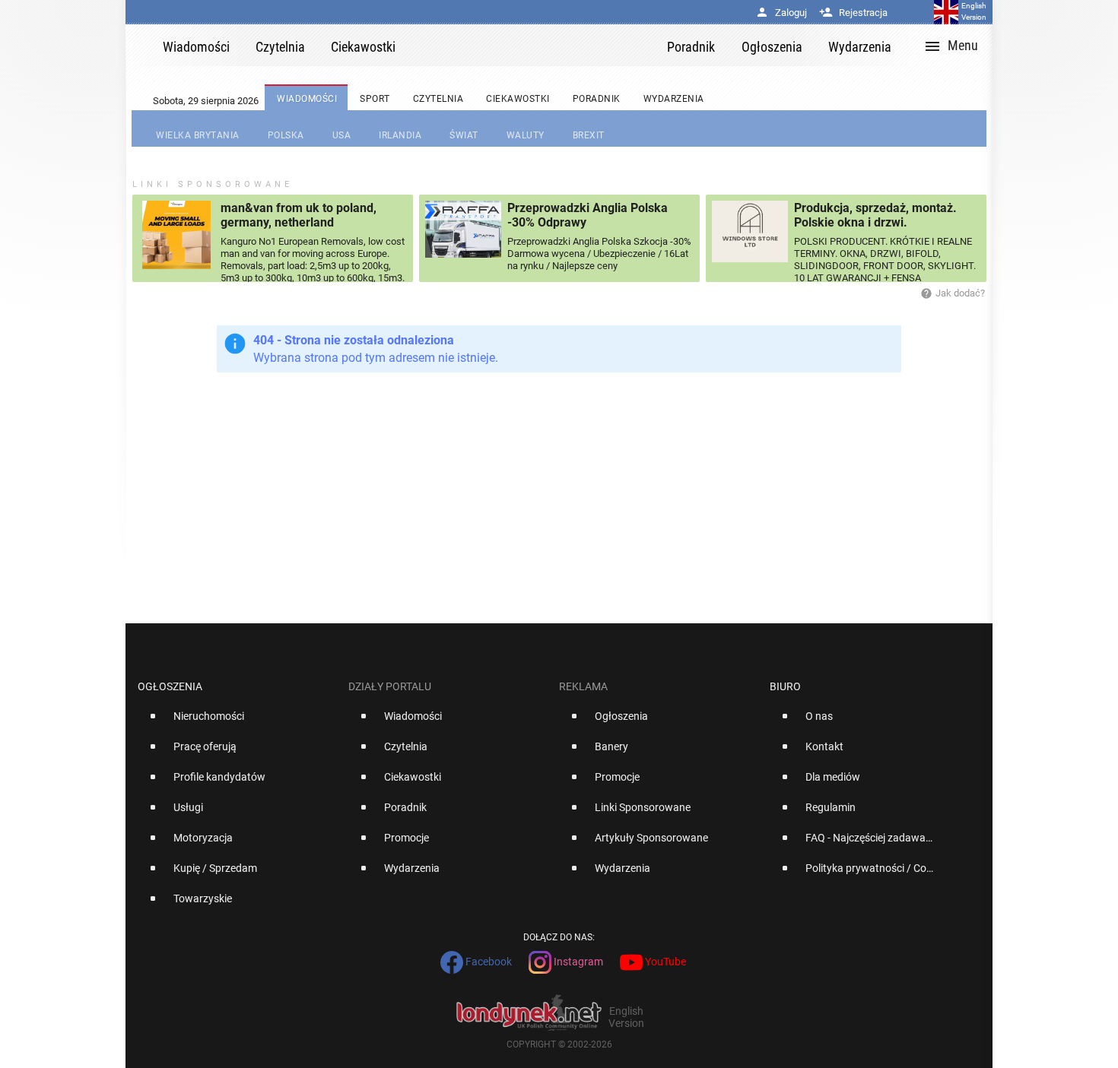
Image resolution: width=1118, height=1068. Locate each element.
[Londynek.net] (538, 45)
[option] (237, 722)
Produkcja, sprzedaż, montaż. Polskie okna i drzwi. (875, 215)
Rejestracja (853, 12)
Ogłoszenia (170, 686)
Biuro (785, 686)
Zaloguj (781, 12)
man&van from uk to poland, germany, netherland (298, 215)
